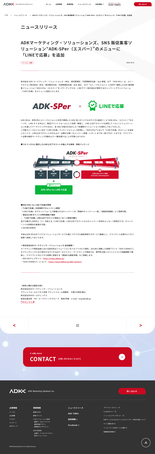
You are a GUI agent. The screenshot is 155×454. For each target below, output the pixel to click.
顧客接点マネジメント (41, 427)
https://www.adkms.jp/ (53, 258)
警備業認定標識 (109, 432)
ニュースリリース (20, 15)
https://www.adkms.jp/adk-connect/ (65, 261)
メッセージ (13, 422)
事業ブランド (37, 416)
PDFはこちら (26, 302)
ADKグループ (13, 426)
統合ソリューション (40, 436)
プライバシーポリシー (111, 407)
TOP (6, 15)
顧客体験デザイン (40, 424)
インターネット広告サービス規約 (114, 428)
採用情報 (72, 419)
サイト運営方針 (109, 424)
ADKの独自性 (37, 430)
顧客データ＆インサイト (42, 422)
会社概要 (12, 416)
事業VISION (37, 412)
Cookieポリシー (109, 411)
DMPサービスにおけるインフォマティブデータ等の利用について (125, 419)
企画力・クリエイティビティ (43, 433)
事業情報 (37, 408)
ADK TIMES (73, 413)
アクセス (12, 419)
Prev (14, 325)
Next (141, 325)
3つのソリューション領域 (41, 419)
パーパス (12, 412)
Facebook (73, 425)
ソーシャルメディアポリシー (113, 416)
